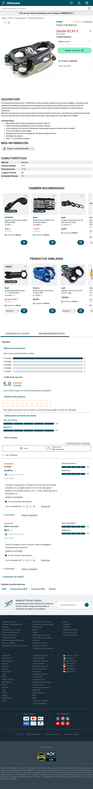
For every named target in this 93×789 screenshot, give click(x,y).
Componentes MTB (18, 589)
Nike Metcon (7, 658)
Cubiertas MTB (38, 658)
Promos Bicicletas (70, 635)
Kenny (4, 685)
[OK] (87, 605)
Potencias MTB (38, 589)
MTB (10, 18)
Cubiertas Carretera (40, 661)
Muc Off (5, 687)
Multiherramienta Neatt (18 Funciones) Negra (43, 221)
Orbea (4, 693)
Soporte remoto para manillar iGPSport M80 (16, 221)
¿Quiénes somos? (9, 622)
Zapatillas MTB (38, 664)
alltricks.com (71, 661)
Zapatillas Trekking (40, 701)
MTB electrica (38, 685)
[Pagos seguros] (33, 721)
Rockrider (6, 656)
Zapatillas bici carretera (42, 682)
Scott (4, 701)
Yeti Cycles (6, 671)
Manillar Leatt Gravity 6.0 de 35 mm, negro (71, 292)
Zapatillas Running (40, 656)
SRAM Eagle (7, 698)
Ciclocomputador (40, 703)
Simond (5, 669)
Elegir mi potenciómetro (18, 148)
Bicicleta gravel (39, 693)
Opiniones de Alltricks (41, 635)
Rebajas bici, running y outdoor (14, 646)
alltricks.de (70, 664)
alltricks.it (70, 666)
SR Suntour (6, 682)
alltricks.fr (70, 658)
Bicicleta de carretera (41, 687)
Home (4, 18)
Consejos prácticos (40, 646)
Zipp (3, 690)
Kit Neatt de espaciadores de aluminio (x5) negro (72, 221)
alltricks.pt (70, 669)
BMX (34, 698)
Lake (4, 674)
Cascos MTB (38, 677)
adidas (5, 695)
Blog (65, 622)
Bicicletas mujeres (40, 674)
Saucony (5, 666)
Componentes (20, 18)
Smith (4, 677)
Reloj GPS (36, 690)
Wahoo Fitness (8, 679)
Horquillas (37, 671)
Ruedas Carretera (40, 669)
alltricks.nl (70, 671)
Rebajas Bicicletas (70, 630)
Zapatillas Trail (38, 679)
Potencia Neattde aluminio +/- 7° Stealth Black (15, 292)
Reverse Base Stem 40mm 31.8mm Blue (43, 292)
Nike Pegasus (7, 661)
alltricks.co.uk (72, 656)
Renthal (59, 22)
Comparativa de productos (43, 648)
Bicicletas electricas (41, 666)
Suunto (5, 664)
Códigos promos (70, 632)
